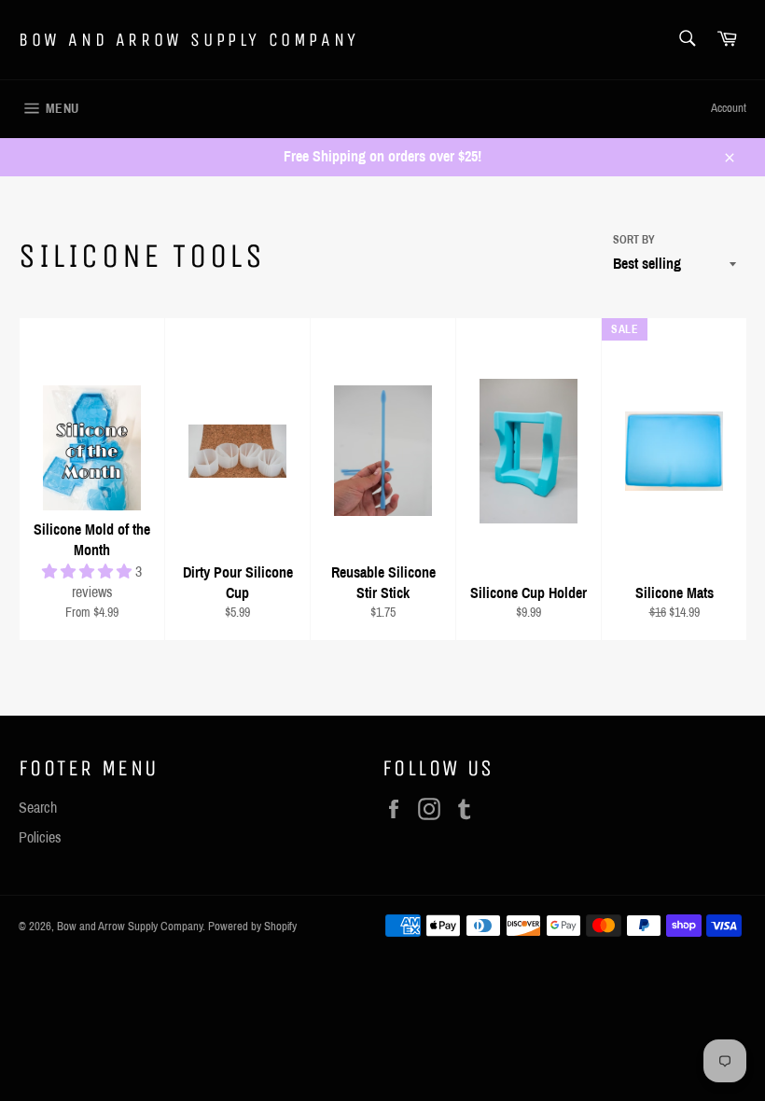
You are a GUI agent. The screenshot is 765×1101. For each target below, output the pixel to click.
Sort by (634, 239)
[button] (88, 571)
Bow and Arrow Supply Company (189, 39)
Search (38, 807)
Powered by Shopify (252, 926)
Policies (40, 837)
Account (728, 108)
